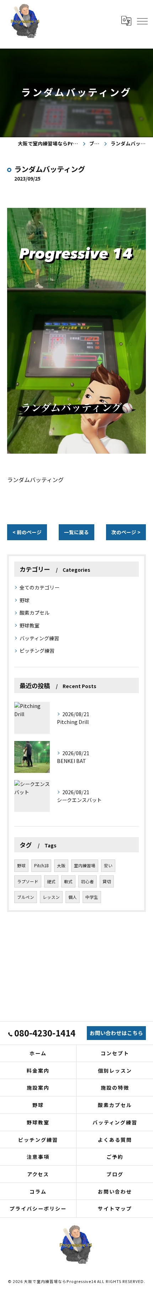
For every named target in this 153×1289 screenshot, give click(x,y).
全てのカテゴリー (39, 587)
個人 (72, 897)
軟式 (68, 881)
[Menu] (142, 20)
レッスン (51, 897)
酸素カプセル (34, 612)
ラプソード (27, 881)
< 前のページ (27, 532)
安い (108, 865)
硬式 (51, 881)
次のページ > (126, 532)
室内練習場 (84, 865)
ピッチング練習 (37, 650)
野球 (25, 600)
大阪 (61, 865)
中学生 (91, 897)
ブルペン (25, 897)
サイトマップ (115, 1208)
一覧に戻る (76, 532)
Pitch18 (41, 865)
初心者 (87, 881)
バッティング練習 (39, 638)
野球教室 (29, 625)
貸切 (106, 881)
